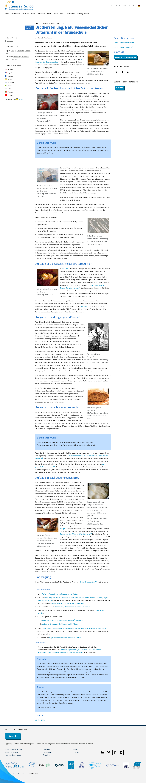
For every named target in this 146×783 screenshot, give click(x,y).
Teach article (29, 27)
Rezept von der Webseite (76, 534)
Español (10, 95)
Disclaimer (46, 755)
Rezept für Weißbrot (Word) (124, 42)
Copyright (46, 749)
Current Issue (15, 13)
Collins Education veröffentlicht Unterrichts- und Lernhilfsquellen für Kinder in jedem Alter (74, 628)
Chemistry (20, 50)
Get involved (70, 13)
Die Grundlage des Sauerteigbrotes (59, 60)
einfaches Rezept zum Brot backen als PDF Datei (60, 624)
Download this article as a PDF (125, 57)
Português (10, 92)
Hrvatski (10, 69)
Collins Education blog (88, 582)
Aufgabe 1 (65, 268)
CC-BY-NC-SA (40, 720)
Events (55, 13)
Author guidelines (83, 13)
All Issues (25, 13)
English (9, 73)
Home (7, 13)
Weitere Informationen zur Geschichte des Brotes (60, 594)
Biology (13, 50)
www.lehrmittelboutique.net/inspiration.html (68, 603)
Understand (41, 13)
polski (9, 89)
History (14, 59)
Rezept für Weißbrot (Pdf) (123, 47)
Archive (75, 749)
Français (10, 76)
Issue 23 (59, 23)
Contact (114, 5)
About (62, 13)
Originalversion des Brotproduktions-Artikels (65, 637)
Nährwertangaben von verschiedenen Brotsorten (72, 606)
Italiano (9, 85)
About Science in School (13, 749)
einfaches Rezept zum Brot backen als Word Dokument (62, 620)
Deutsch (10, 79)
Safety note (47, 752)
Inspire (32, 13)
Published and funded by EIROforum (16, 774)
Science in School (41, 23)
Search (131, 5)
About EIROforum (11, 752)
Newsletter (123, 5)
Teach (49, 13)
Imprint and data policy (13, 755)
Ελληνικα (10, 82)
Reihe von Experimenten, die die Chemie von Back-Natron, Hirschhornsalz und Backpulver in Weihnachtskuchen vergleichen (69, 651)
